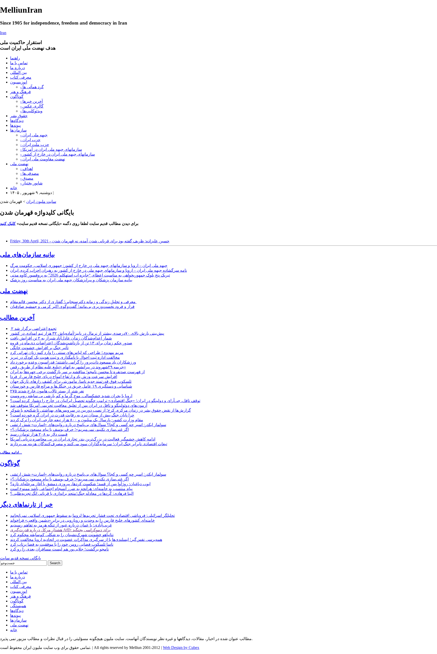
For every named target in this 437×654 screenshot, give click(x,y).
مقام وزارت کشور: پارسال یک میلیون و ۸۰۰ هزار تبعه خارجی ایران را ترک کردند (76, 420)
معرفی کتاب (20, 77)
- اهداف (26, 168)
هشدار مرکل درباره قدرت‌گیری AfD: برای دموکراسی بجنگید (60, 530)
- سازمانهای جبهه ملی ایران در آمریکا (51, 149)
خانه (13, 188)
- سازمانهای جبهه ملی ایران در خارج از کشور (57, 154)
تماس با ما (19, 63)
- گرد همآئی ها (32, 87)
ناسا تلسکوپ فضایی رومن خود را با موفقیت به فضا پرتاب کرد (61, 544)
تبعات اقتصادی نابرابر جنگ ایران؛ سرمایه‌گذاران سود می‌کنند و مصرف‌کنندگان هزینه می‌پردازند (88, 444)
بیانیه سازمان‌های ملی (27, 254)
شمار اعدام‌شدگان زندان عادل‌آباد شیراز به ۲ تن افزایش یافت (61, 338)
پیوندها (15, 125)
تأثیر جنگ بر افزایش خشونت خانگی (39, 348)
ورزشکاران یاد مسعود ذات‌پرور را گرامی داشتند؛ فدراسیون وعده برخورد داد (73, 362)
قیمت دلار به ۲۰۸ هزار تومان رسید (39, 434)
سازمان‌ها (18, 130)
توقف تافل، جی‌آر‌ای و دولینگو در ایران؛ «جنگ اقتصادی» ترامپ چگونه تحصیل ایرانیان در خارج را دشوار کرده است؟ (105, 400)
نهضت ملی (19, 164)
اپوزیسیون (18, 82)
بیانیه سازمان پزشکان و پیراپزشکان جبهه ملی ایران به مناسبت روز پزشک (71, 280)
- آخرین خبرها (31, 101)
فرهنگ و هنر (20, 92)
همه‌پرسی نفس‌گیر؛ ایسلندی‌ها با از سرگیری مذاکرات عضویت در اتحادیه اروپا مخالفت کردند (86, 539)
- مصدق (26, 178)
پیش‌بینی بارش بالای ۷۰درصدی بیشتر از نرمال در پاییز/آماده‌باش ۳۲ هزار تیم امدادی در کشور (87, 333)
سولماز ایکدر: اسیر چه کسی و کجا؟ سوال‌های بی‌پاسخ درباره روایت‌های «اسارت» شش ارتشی (88, 425)
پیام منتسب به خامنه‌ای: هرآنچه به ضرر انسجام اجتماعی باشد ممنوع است (71, 489)
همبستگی (18, 606)
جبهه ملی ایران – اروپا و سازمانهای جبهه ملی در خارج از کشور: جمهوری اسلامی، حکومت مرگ (88, 265)
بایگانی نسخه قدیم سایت (20, 558)
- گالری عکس (31, 106)
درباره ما (17, 68)
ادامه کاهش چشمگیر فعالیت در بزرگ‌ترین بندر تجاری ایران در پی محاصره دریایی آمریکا (82, 439)
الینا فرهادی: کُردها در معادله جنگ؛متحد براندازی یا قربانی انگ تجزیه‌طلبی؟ (72, 493)
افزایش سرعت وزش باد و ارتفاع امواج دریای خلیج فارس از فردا (63, 376)
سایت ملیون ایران (41, 201)
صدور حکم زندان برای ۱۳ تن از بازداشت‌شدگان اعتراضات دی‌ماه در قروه (71, 343)
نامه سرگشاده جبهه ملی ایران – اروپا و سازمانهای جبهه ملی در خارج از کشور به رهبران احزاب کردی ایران (98, 270)
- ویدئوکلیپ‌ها (31, 111)
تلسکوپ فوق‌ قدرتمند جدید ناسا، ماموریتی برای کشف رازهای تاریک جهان (71, 381)
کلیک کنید (8, 223)
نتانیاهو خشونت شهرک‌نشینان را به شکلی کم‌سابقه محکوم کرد (62, 535)
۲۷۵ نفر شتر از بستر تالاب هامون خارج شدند (47, 391)
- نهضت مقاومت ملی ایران (42, 159)
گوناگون (17, 96)
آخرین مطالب (17, 317)
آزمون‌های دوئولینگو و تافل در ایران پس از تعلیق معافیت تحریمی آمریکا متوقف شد (78, 405)
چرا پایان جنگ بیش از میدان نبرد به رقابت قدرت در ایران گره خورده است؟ (72, 415)
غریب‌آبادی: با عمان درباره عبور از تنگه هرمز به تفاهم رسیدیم (61, 525)
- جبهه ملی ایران (34, 135)
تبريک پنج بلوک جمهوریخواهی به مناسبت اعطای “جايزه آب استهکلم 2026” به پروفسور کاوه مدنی (90, 275)
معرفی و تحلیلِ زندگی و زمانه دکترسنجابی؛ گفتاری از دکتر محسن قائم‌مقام (73, 302)
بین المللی (18, 72)
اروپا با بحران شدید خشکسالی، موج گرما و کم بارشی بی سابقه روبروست (71, 396)
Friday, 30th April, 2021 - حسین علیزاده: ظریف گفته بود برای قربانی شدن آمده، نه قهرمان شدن (89, 241)
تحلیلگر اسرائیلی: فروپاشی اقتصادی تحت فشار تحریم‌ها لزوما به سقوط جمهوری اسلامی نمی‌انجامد (92, 515)
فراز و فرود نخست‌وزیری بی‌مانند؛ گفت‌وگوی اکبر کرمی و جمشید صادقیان (72, 306)
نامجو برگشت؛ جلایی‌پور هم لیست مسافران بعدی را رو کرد (59, 549)
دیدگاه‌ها (17, 120)
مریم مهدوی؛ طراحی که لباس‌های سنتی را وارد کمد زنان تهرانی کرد (66, 352)
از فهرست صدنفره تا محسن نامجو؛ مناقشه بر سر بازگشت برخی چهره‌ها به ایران (77, 372)
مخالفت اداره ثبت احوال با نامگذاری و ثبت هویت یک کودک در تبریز (65, 357)
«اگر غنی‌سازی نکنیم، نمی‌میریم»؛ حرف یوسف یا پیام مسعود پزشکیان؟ (69, 429)
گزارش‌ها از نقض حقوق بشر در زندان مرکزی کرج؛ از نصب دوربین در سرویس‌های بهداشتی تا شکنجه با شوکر (100, 410)
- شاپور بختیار (31, 183)
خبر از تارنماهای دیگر (26, 504)
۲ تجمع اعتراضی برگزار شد (33, 328)
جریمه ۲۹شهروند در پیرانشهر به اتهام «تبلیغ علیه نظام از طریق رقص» (68, 367)
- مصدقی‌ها (29, 173)
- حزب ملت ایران (34, 144)
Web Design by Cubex (181, 647)
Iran (3, 33)
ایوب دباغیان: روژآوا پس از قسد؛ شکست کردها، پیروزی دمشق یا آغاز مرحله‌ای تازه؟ (80, 484)
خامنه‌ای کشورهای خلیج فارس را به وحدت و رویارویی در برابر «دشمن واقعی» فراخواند (82, 520)
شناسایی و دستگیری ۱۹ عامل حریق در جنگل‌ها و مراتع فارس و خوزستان (71, 386)
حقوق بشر (19, 116)
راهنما (15, 58)
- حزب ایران (30, 140)
